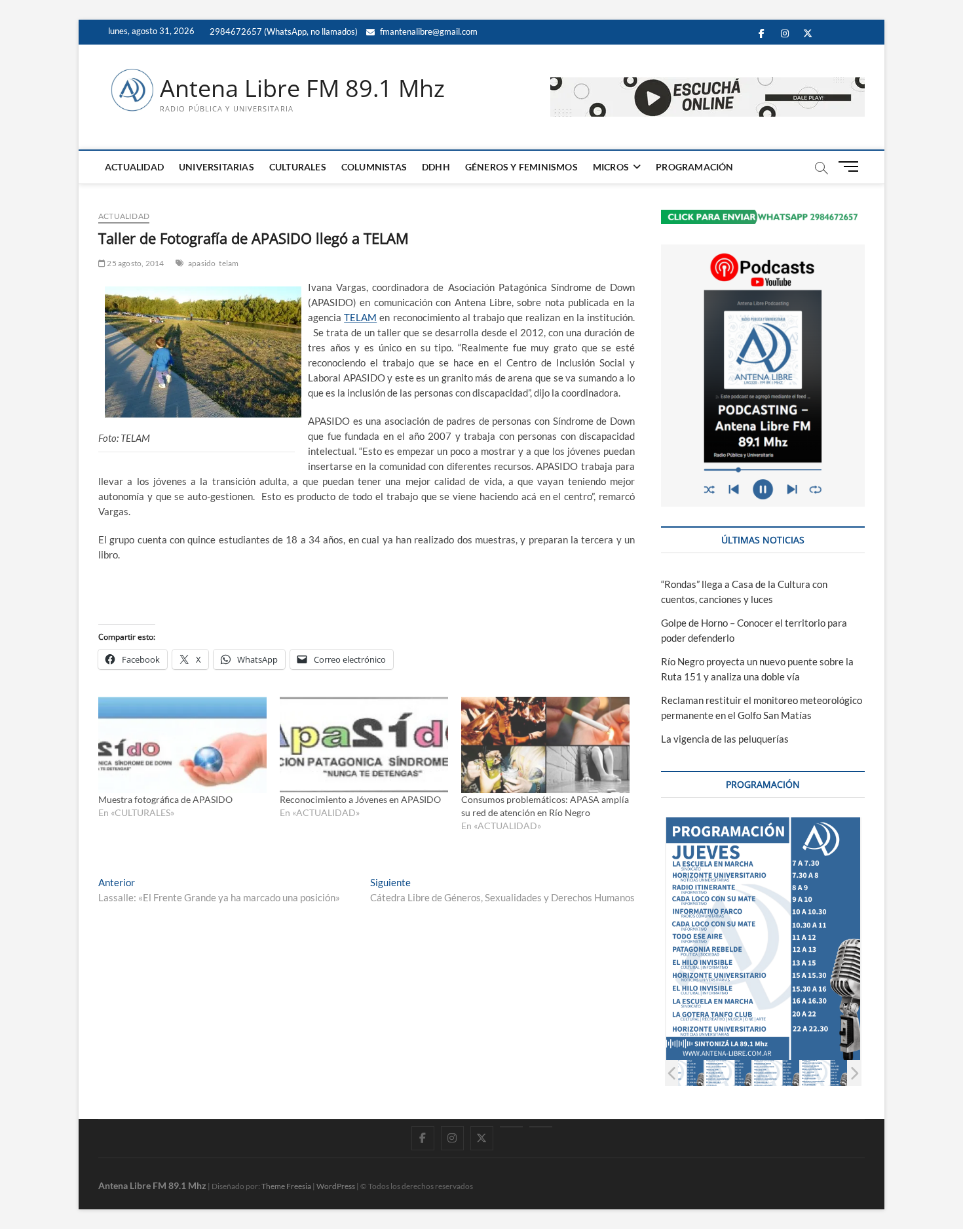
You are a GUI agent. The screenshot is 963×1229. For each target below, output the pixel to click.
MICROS (611, 166)
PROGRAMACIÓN (694, 166)
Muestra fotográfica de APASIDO (165, 799)
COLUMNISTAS (374, 166)
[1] (680, 1073)
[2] (728, 1073)
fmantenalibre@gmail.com (428, 31)
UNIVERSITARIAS (216, 166)
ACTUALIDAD (134, 166)
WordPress (335, 1186)
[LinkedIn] (511, 1126)
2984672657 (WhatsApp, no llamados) (283, 31)
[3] (776, 1073)
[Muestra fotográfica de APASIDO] (182, 745)
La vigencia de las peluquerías (725, 739)
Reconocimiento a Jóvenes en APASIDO (360, 799)
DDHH (436, 166)
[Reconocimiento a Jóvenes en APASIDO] (364, 745)
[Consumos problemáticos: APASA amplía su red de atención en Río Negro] (545, 745)
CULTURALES (297, 166)
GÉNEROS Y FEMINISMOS (521, 166)
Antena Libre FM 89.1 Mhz (302, 88)
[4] (824, 1073)
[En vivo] (540, 1126)
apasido (202, 263)
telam (228, 263)
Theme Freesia (286, 1186)
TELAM (360, 317)
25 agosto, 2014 (134, 263)
